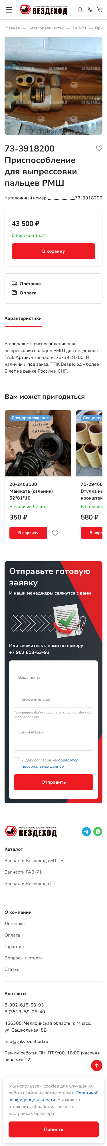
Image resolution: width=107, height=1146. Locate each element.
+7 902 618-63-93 (29, 652)
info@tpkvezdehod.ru (26, 1041)
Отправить (53, 782)
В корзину (53, 251)
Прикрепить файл (36, 699)
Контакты (15, 994)
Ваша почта (29, 677)
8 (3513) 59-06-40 (25, 1012)
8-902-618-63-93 (24, 1005)
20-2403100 (23, 484)
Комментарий (31, 732)
